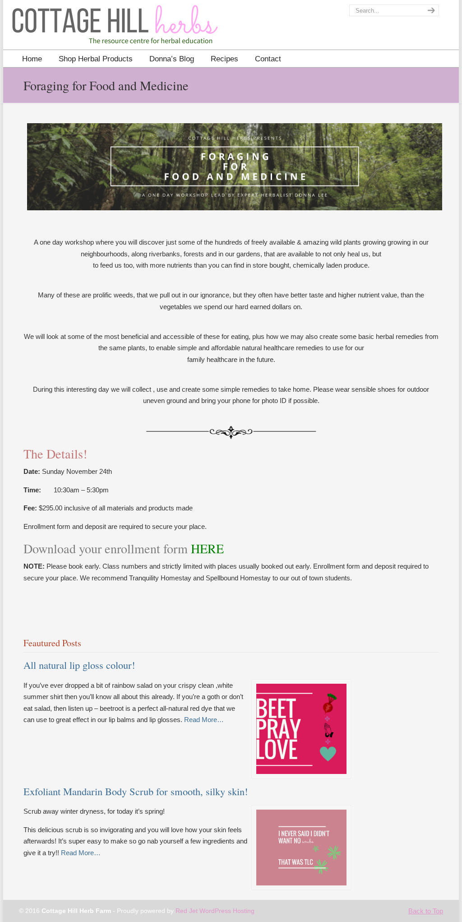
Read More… (204, 720)
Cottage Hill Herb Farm (62, 27)
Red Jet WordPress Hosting (215, 911)
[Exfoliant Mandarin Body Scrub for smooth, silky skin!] (301, 883)
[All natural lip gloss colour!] (301, 771)
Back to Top (425, 911)
